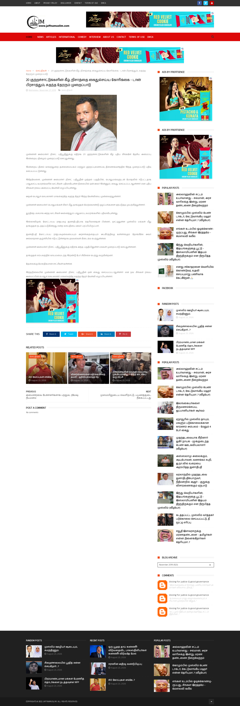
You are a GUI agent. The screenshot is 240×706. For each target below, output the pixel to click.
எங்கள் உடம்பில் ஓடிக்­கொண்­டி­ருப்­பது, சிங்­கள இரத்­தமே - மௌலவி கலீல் (195, 232)
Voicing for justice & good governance (189, 581)
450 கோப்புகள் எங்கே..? (41, 377)
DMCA (103, 3)
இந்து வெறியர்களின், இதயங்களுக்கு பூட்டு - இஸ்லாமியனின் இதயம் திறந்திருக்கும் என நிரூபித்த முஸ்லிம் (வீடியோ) (184, 252)
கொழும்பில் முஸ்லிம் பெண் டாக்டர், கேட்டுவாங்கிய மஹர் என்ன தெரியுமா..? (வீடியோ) (193, 216)
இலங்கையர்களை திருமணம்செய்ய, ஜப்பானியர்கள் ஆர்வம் (190, 407)
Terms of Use (91, 3)
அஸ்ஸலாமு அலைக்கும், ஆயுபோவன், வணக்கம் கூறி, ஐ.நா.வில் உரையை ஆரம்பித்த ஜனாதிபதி (194, 461)
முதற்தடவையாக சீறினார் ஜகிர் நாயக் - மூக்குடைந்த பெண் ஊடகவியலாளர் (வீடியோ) (192, 443)
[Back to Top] (211, 701)
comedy (82, 37)
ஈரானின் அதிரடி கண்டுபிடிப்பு (125, 664)
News (40, 37)
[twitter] (205, 3)
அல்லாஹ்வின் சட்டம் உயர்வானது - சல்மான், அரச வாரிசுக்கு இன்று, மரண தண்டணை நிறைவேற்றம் (193, 200)
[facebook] (199, 3)
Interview (95, 37)
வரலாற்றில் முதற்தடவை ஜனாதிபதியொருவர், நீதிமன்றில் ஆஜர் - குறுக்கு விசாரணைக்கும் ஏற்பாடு (193, 480)
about (37, 3)
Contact (121, 37)
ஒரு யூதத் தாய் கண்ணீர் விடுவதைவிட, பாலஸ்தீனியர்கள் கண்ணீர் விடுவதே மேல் (127, 650)
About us (108, 37)
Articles (51, 37)
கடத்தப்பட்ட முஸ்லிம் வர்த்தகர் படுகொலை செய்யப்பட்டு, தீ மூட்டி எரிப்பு (195, 518)
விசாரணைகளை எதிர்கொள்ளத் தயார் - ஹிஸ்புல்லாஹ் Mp (88, 375)
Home (29, 37)
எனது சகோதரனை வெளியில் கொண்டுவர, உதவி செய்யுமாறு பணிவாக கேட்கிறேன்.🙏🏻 (195, 272)
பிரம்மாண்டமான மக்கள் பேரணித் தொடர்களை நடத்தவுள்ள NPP (190, 346)
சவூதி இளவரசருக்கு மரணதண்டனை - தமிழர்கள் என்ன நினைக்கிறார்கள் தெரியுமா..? (194, 536)
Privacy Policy (50, 3)
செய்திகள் (41, 70)
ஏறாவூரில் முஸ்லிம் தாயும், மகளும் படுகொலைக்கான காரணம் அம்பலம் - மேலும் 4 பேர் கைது (193, 425)
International (67, 37)
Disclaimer (66, 3)
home (28, 3)
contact (78, 3)
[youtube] (212, 3)
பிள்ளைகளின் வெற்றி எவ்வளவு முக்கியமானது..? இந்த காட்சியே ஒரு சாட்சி (130, 375)
